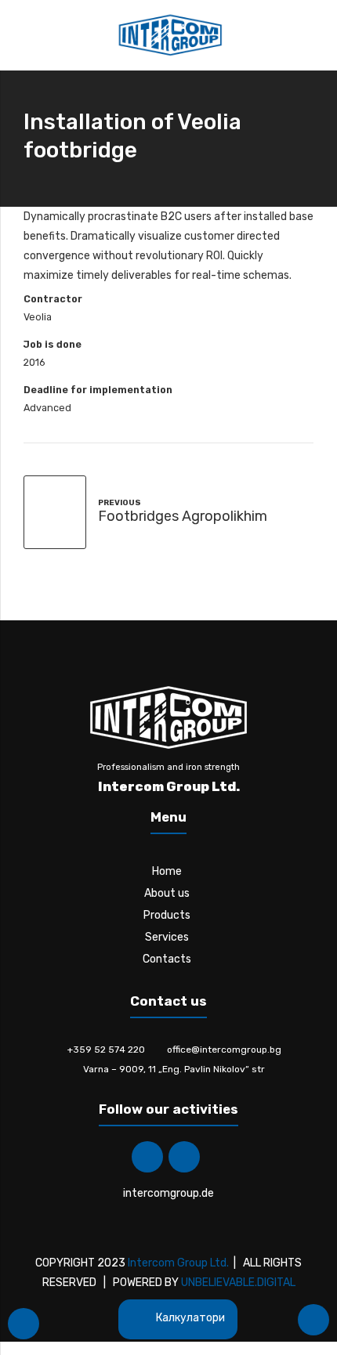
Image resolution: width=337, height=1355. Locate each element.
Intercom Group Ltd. (178, 1263)
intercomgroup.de (168, 1193)
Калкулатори (189, 1317)
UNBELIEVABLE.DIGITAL (238, 1282)
